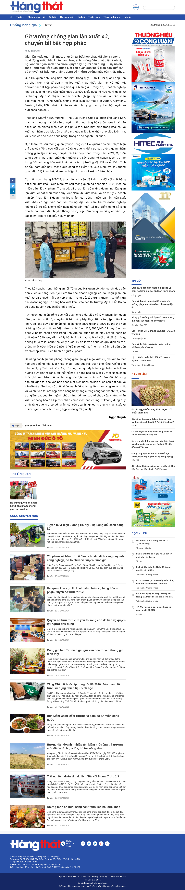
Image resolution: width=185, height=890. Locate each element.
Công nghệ (136, 295)
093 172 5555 (94, 880)
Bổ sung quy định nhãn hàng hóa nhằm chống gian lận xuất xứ (23, 505)
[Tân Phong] (153, 216)
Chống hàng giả (36, 17)
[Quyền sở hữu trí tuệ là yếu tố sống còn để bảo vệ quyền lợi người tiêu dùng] (27, 630)
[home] (36, 7)
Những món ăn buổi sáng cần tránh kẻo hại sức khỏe (83, 806)
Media (128, 17)
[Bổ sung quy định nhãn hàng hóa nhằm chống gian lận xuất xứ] (23, 490)
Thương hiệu (67, 17)
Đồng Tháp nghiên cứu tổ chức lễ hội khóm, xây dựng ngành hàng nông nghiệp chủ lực (152, 456)
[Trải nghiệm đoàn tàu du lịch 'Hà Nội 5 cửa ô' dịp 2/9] (27, 786)
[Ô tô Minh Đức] (68, 449)
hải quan (47, 425)
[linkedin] (12, 191)
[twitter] (12, 185)
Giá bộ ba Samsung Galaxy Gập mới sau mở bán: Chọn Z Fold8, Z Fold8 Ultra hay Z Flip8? (153, 422)
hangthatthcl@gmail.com (95, 883)
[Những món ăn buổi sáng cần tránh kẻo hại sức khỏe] (27, 816)
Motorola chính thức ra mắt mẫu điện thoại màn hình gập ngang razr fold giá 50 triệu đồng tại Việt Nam (153, 444)
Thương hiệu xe (112, 17)
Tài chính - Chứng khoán (143, 365)
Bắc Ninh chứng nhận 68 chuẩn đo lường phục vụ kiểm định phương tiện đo (152, 304)
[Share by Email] (12, 196)
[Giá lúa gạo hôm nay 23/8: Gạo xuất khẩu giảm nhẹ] (153, 393)
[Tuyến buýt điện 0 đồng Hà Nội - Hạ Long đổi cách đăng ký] (27, 535)
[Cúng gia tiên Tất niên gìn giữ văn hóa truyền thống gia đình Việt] (27, 661)
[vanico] (153, 172)
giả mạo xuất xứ (32, 425)
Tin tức (20, 17)
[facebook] (12, 180)
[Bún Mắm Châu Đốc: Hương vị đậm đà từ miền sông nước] (27, 723)
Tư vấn (50, 547)
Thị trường (94, 17)
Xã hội (81, 17)
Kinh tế (52, 17)
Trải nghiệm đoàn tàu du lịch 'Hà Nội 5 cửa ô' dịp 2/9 (83, 776)
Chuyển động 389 (139, 325)
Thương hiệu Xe (139, 338)
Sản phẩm (139, 374)
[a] (136, 7)
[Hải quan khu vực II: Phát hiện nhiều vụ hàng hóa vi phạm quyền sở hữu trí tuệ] (27, 599)
